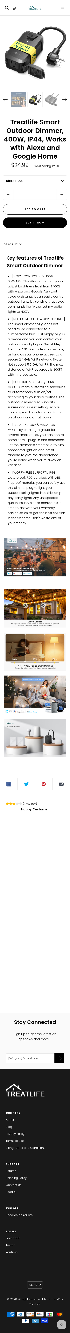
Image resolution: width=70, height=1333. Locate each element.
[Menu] (62, 8)
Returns (11, 1171)
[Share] (9, 784)
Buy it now (35, 222)
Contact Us (13, 1185)
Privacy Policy (15, 1134)
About (10, 1120)
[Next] (64, 99)
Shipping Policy (16, 1178)
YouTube (12, 1252)
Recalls (11, 1192)
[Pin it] (43, 784)
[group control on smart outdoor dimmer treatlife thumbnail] (18, 99)
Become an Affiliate (19, 1215)
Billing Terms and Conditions (25, 1148)
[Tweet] (26, 784)
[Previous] (5, 99)
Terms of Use (15, 1141)
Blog (9, 1127)
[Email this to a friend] (61, 784)
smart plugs (48, 281)
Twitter (10, 1245)
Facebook (13, 1238)
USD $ (33, 1285)
